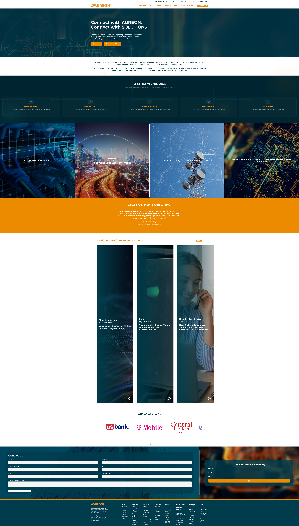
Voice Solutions (180, 520)
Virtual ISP (168, 517)
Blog (133, 506)
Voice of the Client (124, 517)
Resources (135, 504)
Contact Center (167, 505)
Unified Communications (180, 517)
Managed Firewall (191, 520)
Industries (146, 504)
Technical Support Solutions (167, 521)
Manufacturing (147, 519)
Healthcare (146, 514)
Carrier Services (202, 505)
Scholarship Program (124, 507)
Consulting (158, 504)
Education (145, 510)
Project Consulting (157, 511)
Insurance (145, 516)
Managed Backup (191, 508)
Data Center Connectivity (203, 508)
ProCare (191, 517)
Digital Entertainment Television (204, 513)
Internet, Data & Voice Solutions (180, 506)
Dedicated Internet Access (180, 514)
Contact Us (124, 514)
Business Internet (178, 510)
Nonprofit (145, 524)
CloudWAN (192, 511)
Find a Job (157, 519)
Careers (123, 510)
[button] (96, 44)
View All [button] (199, 240)
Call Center (168, 508)
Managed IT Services (192, 505)
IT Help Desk (167, 514)
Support (123, 512)
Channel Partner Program (134, 510)
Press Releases (134, 519)
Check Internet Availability (135, 515)
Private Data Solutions (179, 523)
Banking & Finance (145, 507)
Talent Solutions (157, 514)
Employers (157, 517)
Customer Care (168, 511)
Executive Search (157, 507)
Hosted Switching (202, 517)
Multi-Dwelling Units (147, 521)
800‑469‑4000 (95, 512)
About (123, 504)
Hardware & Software (192, 514)
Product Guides (134, 523)
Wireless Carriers (202, 521)
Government (146, 512)
